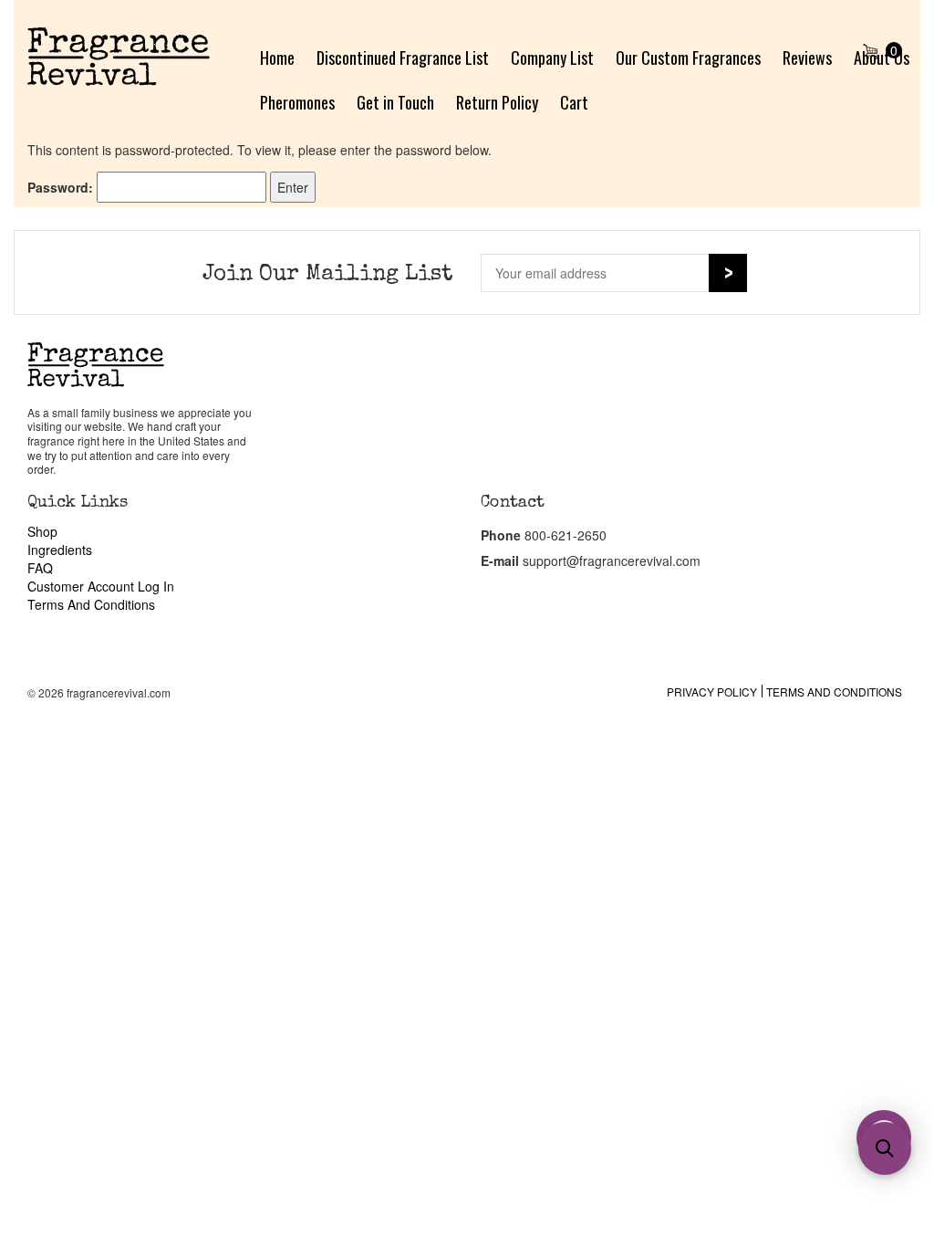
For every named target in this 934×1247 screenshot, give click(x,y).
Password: (62, 187)
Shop (42, 531)
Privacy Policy (712, 691)
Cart (574, 102)
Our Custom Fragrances (688, 57)
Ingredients (59, 549)
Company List (552, 57)
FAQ (40, 568)
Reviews (807, 57)
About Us (881, 57)
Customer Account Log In (100, 586)
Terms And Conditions (91, 604)
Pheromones (297, 102)
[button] (884, 1148)
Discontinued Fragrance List (403, 57)
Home (277, 57)
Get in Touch (395, 102)
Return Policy (497, 102)
